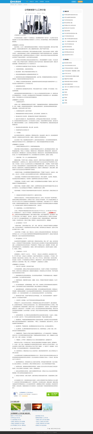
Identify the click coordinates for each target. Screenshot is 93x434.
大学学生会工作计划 (15, 417)
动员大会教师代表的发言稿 (70, 17)
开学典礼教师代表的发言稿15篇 (71, 14)
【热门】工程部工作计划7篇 (42, 421)
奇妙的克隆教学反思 (68, 84)
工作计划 (25, 4)
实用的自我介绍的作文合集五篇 (70, 81)
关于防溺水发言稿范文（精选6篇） (71, 68)
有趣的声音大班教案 (68, 78)
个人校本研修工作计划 (16, 419)
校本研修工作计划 (40, 415)
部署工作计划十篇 (17, 428)
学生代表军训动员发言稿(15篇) (70, 33)
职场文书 (32, 1)
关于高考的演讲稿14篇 (69, 36)
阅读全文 (39, 13)
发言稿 (65, 102)
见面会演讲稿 (67, 30)
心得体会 (66, 89)
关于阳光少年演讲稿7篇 (69, 49)
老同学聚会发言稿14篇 (69, 52)
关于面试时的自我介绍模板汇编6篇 (71, 76)
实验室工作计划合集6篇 (41, 425)
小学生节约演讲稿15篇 (69, 44)
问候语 (65, 92)
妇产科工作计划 (67, 73)
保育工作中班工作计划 (55, 428)
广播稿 (65, 100)
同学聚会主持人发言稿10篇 (70, 25)
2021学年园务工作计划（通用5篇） (18, 425)
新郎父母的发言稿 (68, 46)
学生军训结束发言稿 (68, 20)
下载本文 (43, 13)
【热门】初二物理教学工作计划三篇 (71, 86)
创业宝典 (47, 1)
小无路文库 (45, 432)
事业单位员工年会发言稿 (69, 28)
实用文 (36, 1)
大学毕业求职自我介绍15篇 (70, 65)
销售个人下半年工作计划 (16, 415)
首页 (27, 1)
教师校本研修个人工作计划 (42, 417)
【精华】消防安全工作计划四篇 (18, 421)
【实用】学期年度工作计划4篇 (42, 423)
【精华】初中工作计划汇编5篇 (42, 419)
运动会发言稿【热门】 (69, 54)
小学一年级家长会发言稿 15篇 (70, 41)
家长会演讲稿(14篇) (68, 22)
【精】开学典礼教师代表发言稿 (70, 38)
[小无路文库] (15, 2)
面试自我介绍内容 (68, 62)
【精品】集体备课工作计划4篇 (17, 423)
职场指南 (42, 1)
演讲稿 (65, 97)
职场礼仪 (66, 94)
